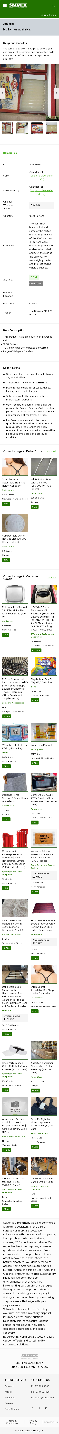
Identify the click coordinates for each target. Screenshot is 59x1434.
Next (56, 93)
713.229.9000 (42, 1386)
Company (10, 1386)
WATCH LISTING (36, 284)
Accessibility (51, 1422)
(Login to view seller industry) (41, 192)
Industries (10, 1398)
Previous (2, 93)
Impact (8, 1392)
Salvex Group (31, 1431)
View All (51, 451)
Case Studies (12, 1409)
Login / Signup (48, 15)
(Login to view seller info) (41, 178)
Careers (9, 1403)
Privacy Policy (33, 1422)
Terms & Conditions (12, 1422)
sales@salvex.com (44, 1398)
